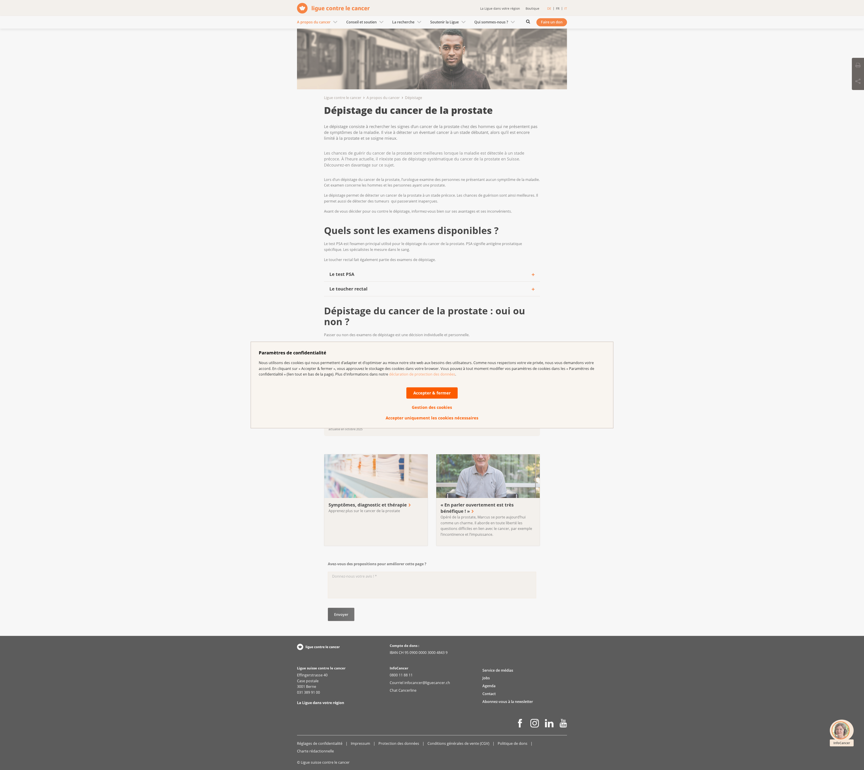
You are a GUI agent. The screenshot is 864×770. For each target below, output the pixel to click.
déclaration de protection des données (422, 374)
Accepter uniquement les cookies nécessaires (432, 418)
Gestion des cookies (432, 407)
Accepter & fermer (432, 393)
